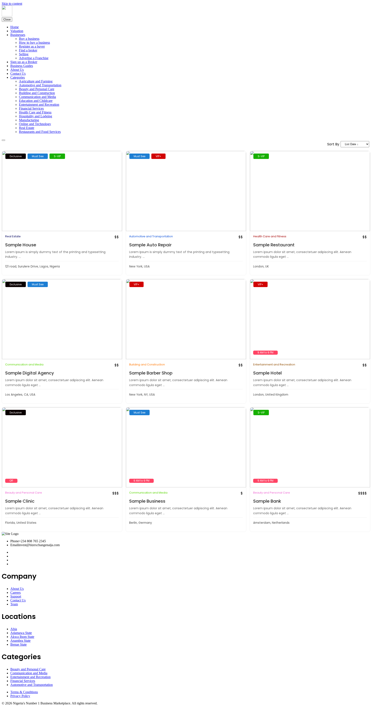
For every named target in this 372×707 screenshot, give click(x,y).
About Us (17, 69)
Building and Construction (37, 93)
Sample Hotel (267, 373)
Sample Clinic (19, 501)
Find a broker (28, 50)
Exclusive (16, 156)
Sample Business (147, 501)
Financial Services (31, 108)
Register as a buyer (32, 46)
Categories (17, 77)
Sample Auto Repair (150, 245)
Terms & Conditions (24, 692)
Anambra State (20, 640)
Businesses (17, 35)
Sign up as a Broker (23, 62)
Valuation (16, 31)
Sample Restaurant (273, 245)
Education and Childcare (36, 101)
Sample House (20, 245)
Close (7, 19)
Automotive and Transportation (40, 85)
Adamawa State (21, 633)
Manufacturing (29, 120)
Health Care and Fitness (35, 112)
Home (14, 27)
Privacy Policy (20, 696)
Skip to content (12, 3)
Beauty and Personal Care (36, 89)
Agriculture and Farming (36, 81)
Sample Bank (267, 501)
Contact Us (18, 73)
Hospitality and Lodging (35, 116)
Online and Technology (35, 124)
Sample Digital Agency (29, 373)
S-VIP (57, 156)
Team (14, 604)
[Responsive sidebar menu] (3, 140)
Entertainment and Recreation (39, 104)
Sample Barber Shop (150, 373)
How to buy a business (34, 42)
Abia (13, 629)
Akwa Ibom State (22, 637)
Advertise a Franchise (33, 58)
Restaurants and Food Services (40, 132)
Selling (23, 54)
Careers (15, 592)
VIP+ (158, 156)
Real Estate (26, 128)
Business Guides (21, 66)
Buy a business (29, 38)
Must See (37, 156)
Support (15, 596)
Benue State (18, 644)
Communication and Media (37, 97)
